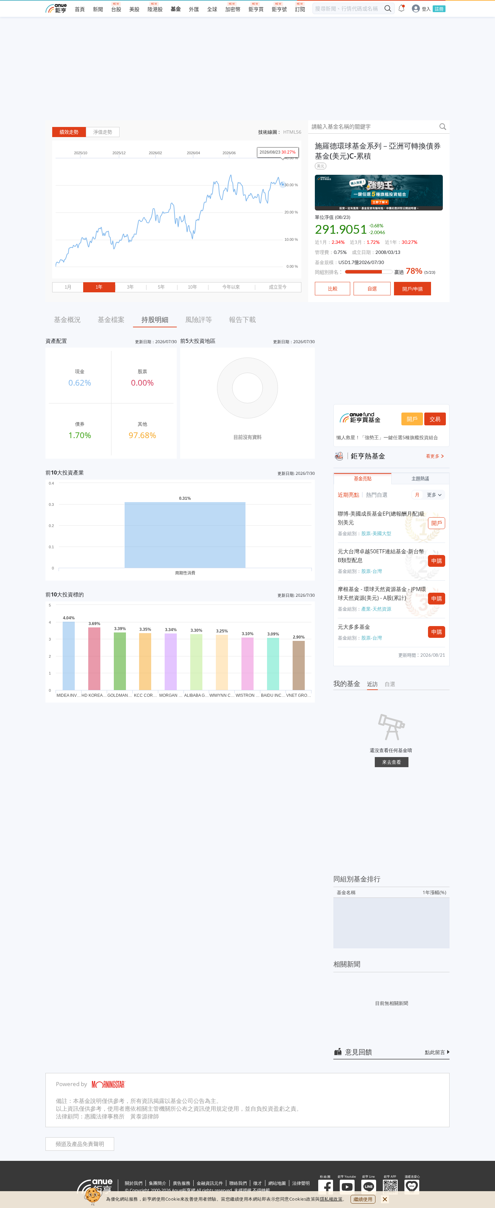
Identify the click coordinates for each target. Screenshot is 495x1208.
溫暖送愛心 (411, 1187)
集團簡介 (157, 1183)
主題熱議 (420, 478)
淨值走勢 (102, 132)
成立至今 (278, 287)
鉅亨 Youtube (347, 1187)
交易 (435, 419)
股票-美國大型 (376, 533)
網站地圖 (277, 1183)
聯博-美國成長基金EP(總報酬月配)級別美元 (381, 518)
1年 (99, 287)
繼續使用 (363, 1199)
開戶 (412, 419)
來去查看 (391, 762)
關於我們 (133, 1183)
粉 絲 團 (325, 1187)
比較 (332, 288)
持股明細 (154, 319)
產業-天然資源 (376, 609)
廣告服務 (181, 1183)
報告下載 (242, 319)
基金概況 (67, 319)
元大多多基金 (354, 626)
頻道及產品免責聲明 (80, 1144)
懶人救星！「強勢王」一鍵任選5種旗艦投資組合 (387, 437)
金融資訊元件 (210, 1183)
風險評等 (198, 319)
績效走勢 (69, 132)
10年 (192, 287)
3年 (130, 287)
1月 (68, 287)
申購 (436, 560)
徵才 (257, 1183)
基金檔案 (111, 319)
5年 (161, 287)
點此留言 (435, 1052)
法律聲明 (301, 1183)
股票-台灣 (371, 571)
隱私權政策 (331, 1199)
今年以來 (231, 287)
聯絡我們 (238, 1183)
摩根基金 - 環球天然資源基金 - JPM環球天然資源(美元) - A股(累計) (382, 593)
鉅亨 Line (368, 1187)
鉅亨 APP (390, 1187)
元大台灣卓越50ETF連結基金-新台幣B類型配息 (381, 556)
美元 (320, 165)
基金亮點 (362, 478)
